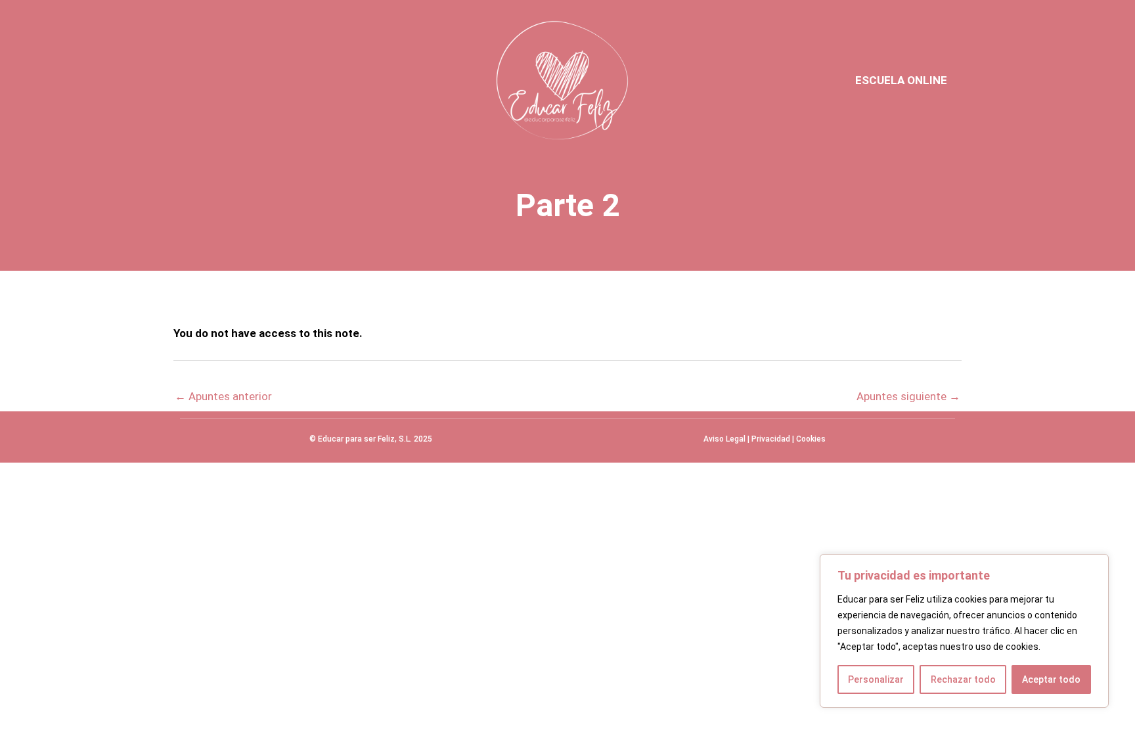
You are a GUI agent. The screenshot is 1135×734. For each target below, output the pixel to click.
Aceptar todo (1051, 679)
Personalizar (876, 679)
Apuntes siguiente (908, 396)
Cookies (811, 439)
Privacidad (770, 439)
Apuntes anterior (223, 396)
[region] (964, 631)
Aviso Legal (724, 439)
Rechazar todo (963, 679)
